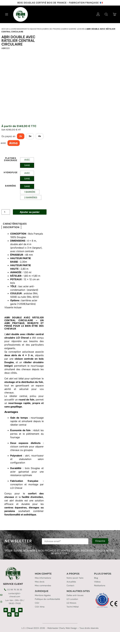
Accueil (5, 29)
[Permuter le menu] (6, 14)
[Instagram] (13, 610)
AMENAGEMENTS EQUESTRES (26, 29)
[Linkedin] (16, 614)
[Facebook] (6, 610)
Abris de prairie (51, 29)
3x (30, 136)
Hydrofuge (11, 172)
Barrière (10, 186)
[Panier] (114, 14)
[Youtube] (20, 610)
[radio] (27, 160)
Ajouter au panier (30, 212)
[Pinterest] (9, 614)
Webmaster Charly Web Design (62, 628)
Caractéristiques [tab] (15, 224)
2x (20, 136)
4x (39, 136)
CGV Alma (39, 606)
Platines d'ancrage (10, 159)
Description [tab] (11, 227)
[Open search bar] (106, 14)
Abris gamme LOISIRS (73, 29)
